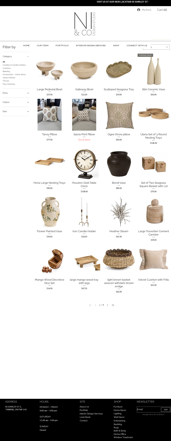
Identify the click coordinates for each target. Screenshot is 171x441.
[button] (162, 9)
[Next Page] (107, 305)
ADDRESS (11, 401)
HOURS (44, 401)
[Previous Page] (95, 305)
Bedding (6, 71)
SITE (82, 401)
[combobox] (156, 47)
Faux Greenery (9, 84)
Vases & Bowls (9, 78)
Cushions (7, 68)
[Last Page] (112, 305)
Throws (6, 81)
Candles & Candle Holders (14, 65)
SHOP (117, 401)
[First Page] (90, 305)
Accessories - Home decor (14, 74)
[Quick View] (50, 70)
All (4, 62)
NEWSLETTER (145, 401)
